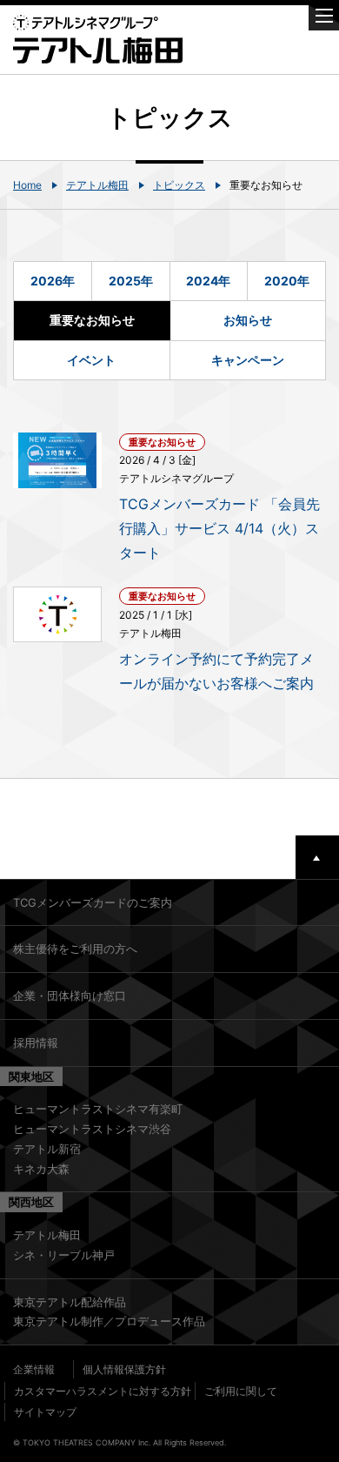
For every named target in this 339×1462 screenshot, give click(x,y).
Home (27, 184)
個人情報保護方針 (124, 1369)
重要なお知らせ (92, 319)
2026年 (52, 280)
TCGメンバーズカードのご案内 (92, 902)
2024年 (208, 280)
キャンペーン (247, 359)
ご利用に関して (240, 1391)
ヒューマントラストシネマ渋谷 (92, 1129)
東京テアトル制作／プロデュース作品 (109, 1321)
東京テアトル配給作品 (69, 1302)
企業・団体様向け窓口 (69, 996)
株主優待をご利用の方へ (75, 949)
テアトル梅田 (97, 184)
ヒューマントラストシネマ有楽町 (98, 1109)
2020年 (286, 280)
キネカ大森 (41, 1169)
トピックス (179, 184)
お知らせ (247, 319)
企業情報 (34, 1369)
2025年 (131, 280)
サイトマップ (45, 1411)
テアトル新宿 (47, 1149)
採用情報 (35, 1043)
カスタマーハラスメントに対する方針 (102, 1391)
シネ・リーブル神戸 (64, 1255)
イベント (91, 359)
